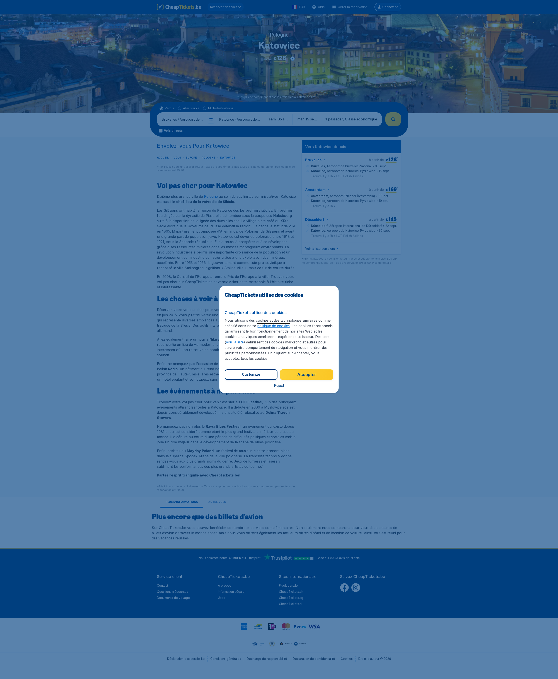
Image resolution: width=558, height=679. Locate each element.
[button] (279, 385)
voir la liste (235, 342)
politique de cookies (273, 326)
